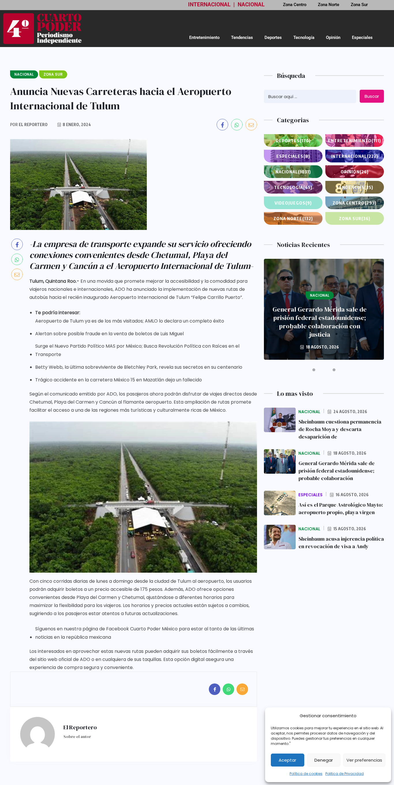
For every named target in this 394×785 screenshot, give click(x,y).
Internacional (354, 156)
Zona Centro (354, 202)
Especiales (362, 37)
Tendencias (242, 37)
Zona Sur (354, 218)
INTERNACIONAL (209, 4)
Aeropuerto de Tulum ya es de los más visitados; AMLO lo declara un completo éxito (129, 321)
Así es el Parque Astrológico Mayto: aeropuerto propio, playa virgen (341, 508)
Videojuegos (293, 202)
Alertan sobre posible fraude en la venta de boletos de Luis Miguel (109, 333)
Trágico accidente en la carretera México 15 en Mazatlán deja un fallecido (118, 379)
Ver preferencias (364, 760)
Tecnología (303, 37)
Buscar (372, 96)
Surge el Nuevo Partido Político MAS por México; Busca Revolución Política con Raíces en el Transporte (137, 350)
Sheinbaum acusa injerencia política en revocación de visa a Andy (341, 542)
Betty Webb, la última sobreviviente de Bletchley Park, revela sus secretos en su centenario (138, 367)
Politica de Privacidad (344, 773)
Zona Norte (293, 218)
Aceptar (287, 760)
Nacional (293, 171)
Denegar (323, 760)
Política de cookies (306, 773)
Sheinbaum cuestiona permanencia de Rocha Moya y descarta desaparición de (340, 429)
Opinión (333, 37)
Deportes (273, 37)
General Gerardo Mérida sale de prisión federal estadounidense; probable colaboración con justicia (320, 322)
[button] (313, 369)
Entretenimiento (204, 37)
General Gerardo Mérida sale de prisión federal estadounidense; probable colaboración (337, 471)
